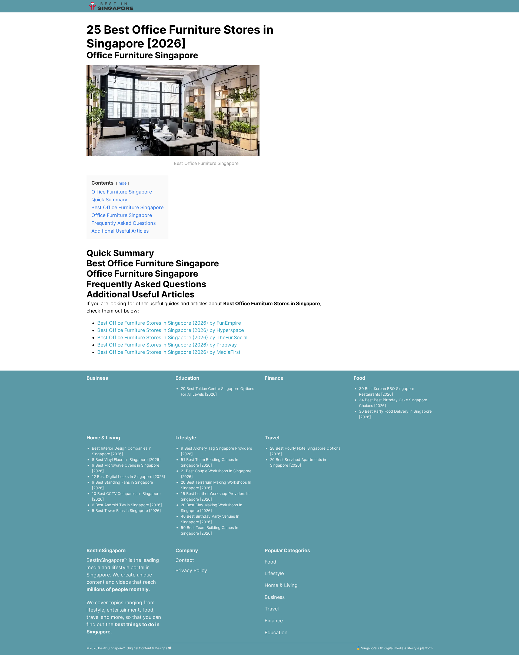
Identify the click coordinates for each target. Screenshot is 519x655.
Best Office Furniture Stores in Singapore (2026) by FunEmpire (169, 323)
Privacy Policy (191, 570)
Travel (272, 437)
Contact (184, 560)
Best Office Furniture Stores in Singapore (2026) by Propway (167, 345)
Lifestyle (185, 437)
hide (123, 183)
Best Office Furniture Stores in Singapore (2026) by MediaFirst (169, 352)
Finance (274, 378)
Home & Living (103, 437)
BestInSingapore (110, 648)
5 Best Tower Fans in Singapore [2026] (126, 510)
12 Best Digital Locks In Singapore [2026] (128, 476)
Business (97, 378)
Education (187, 378)
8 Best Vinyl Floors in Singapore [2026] (126, 459)
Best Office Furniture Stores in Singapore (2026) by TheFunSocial (172, 337)
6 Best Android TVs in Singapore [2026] (127, 505)
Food (359, 378)
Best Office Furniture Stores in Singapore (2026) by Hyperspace (170, 330)
